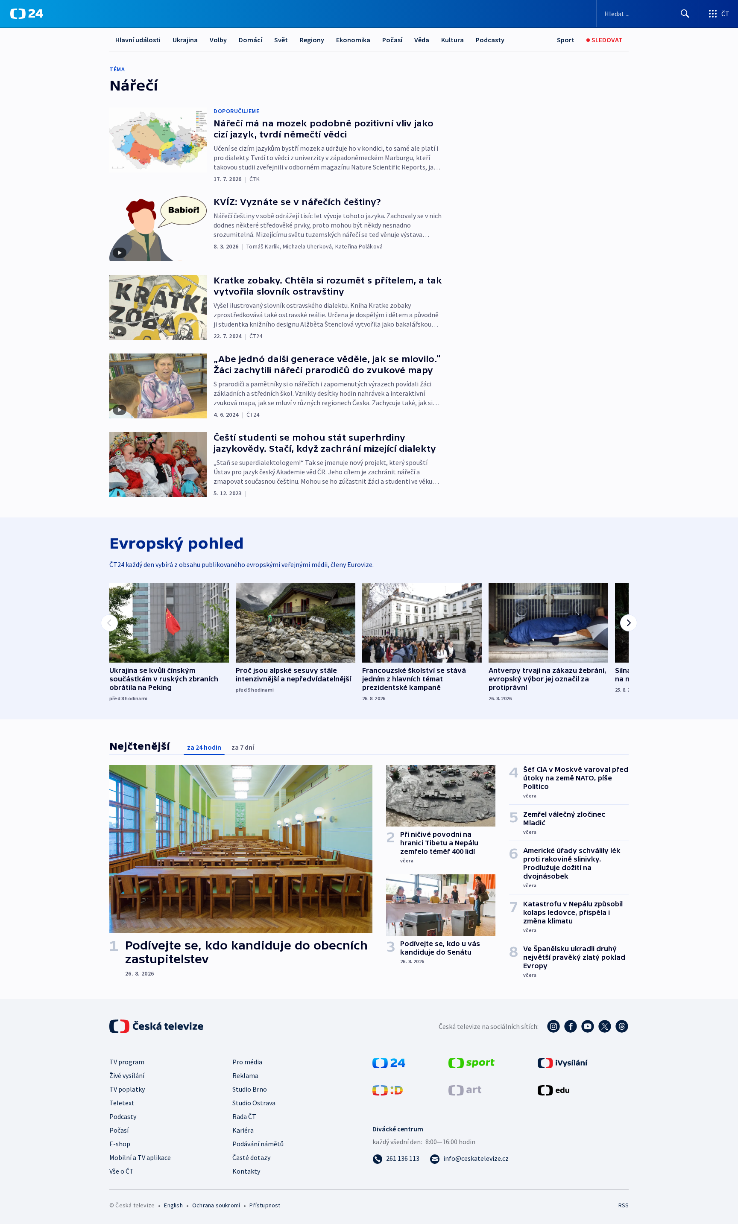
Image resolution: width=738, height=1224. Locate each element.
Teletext (122, 1102)
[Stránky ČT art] (464, 1089)
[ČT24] (26, 14)
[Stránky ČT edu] (553, 1089)
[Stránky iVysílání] (563, 1062)
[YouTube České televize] (587, 1026)
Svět (281, 39)
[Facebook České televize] (570, 1026)
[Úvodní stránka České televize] (157, 1026)
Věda (421, 39)
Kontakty (246, 1171)
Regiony (312, 39)
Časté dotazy (251, 1157)
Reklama (245, 1075)
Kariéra (243, 1130)
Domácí (250, 39)
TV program (126, 1061)
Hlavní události (138, 39)
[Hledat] (685, 13)
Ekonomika (353, 39)
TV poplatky (127, 1089)
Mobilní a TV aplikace (140, 1157)
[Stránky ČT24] (388, 1062)
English (173, 1205)
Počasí (392, 39)
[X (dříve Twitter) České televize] (605, 1026)
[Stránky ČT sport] (471, 1062)
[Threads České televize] (622, 1026)
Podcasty (490, 39)
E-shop (119, 1143)
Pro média (247, 1061)
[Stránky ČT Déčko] (387, 1089)
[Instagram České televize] (553, 1026)
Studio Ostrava (253, 1102)
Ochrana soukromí (216, 1205)
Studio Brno (249, 1089)
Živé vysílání (126, 1075)
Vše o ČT (121, 1171)
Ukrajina (185, 39)
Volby (218, 39)
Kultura (452, 39)
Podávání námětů (258, 1143)
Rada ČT (244, 1116)
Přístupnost (264, 1205)
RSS (623, 1205)
